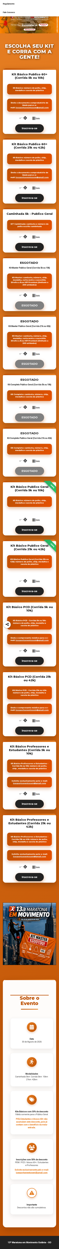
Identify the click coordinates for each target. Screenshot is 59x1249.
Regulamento (8, 4)
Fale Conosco (9, 12)
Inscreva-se (29, 128)
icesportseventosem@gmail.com (32, 108)
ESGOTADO (29, 305)
